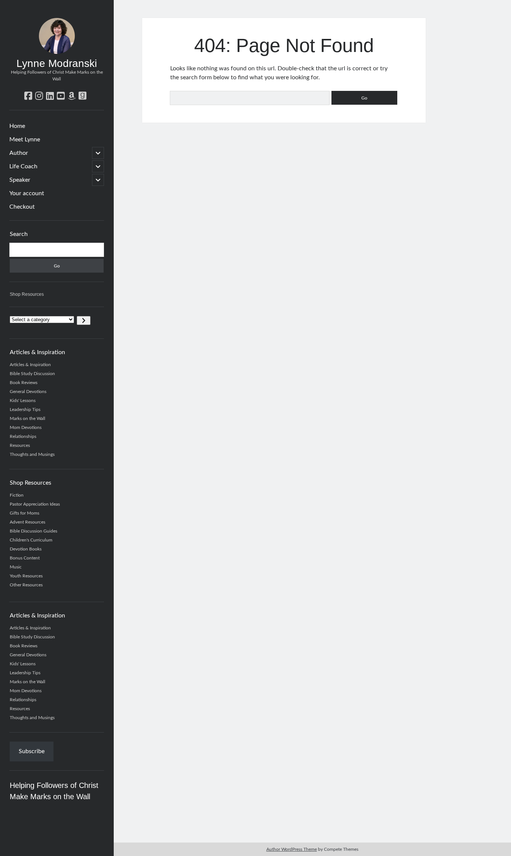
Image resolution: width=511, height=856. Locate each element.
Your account (26, 193)
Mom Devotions (26, 427)
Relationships (23, 436)
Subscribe (32, 751)
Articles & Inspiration (30, 364)
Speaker (19, 180)
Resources (20, 445)
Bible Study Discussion (32, 373)
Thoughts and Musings (32, 454)
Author (18, 153)
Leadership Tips (25, 409)
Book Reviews (23, 382)
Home (17, 126)
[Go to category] (84, 320)
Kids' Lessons (23, 400)
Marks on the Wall (27, 418)
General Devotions (28, 391)
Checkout (22, 207)
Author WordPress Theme (291, 849)
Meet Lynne (24, 139)
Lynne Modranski (56, 63)
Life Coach (23, 166)
